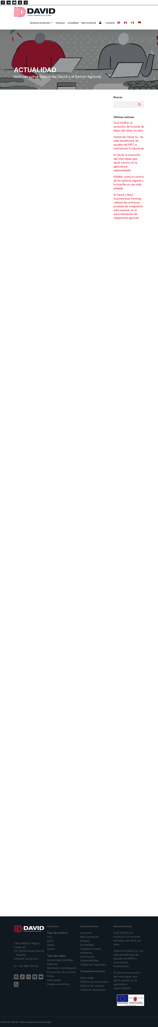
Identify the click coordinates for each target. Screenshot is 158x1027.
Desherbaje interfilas (60, 960)
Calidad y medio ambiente (90, 951)
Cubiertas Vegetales (93, 964)
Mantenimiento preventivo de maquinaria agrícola (51, 125)
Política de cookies (92, 986)
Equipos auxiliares (58, 984)
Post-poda (54, 980)
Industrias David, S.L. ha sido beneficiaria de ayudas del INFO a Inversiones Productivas (129, 142)
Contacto (110, 22)
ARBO (50, 945)
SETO (50, 941)
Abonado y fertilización (62, 968)
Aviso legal (87, 978)
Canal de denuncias (92, 990)
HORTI (51, 949)
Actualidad (73, 22)
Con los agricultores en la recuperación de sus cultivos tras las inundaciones (61, 279)
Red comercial (88, 22)
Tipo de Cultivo (57, 933)
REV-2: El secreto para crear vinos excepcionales (50, 577)
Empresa (60, 22)
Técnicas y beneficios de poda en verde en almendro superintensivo (53, 668)
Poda (50, 976)
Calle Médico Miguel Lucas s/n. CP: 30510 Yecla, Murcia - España (29, 949)
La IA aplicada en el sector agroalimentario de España (54, 858)
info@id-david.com (26, 959)
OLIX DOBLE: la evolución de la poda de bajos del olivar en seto (129, 126)
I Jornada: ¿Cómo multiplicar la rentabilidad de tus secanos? (59, 504)
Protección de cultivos (61, 972)
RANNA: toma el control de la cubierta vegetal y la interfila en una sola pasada (129, 182)
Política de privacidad (94, 982)
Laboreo (52, 964)
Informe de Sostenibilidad (89, 958)
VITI (49, 937)
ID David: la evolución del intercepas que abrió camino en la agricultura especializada (127, 162)
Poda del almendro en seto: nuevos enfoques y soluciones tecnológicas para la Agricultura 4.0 (57, 762)
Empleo (85, 941)
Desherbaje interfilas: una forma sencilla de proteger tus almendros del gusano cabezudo (56, 195)
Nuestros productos (40, 22)
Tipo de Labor (56, 956)
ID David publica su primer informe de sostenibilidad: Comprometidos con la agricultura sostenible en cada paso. (59, 429)
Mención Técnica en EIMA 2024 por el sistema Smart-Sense (59, 362)
